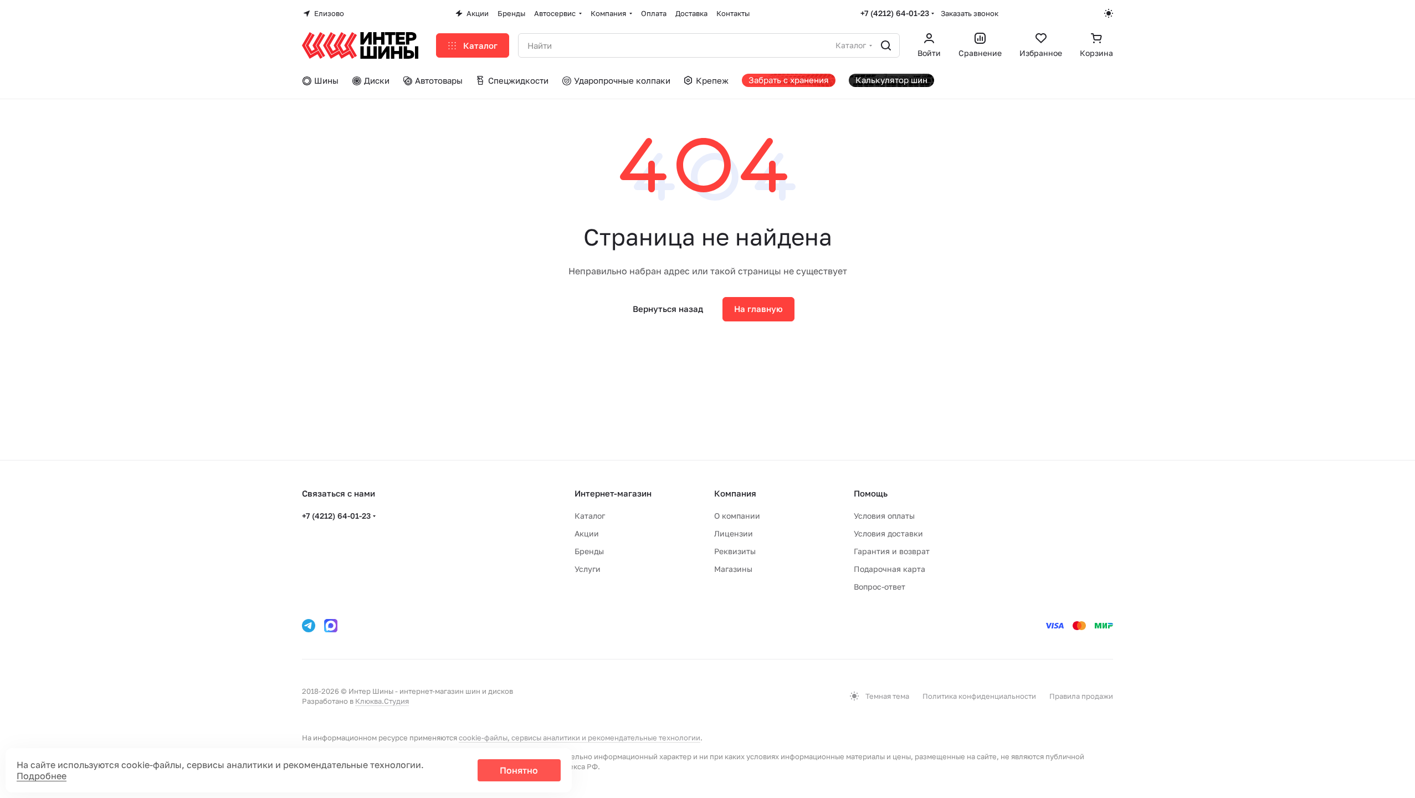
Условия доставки (888, 533)
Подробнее (41, 775)
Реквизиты (735, 551)
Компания (735, 493)
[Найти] (886, 45)
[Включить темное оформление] (1108, 13)
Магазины (733, 569)
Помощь (871, 493)
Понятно (519, 770)
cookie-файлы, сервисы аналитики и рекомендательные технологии (579, 737)
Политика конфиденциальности (979, 696)
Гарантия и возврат (892, 551)
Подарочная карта (889, 569)
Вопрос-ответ (879, 586)
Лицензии (733, 533)
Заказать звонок (969, 13)
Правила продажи (1081, 696)
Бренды (589, 551)
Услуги (588, 569)
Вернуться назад (668, 309)
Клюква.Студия (382, 701)
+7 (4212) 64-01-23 (894, 13)
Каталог (590, 515)
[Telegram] (308, 625)
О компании (737, 515)
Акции (587, 533)
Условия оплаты (884, 515)
